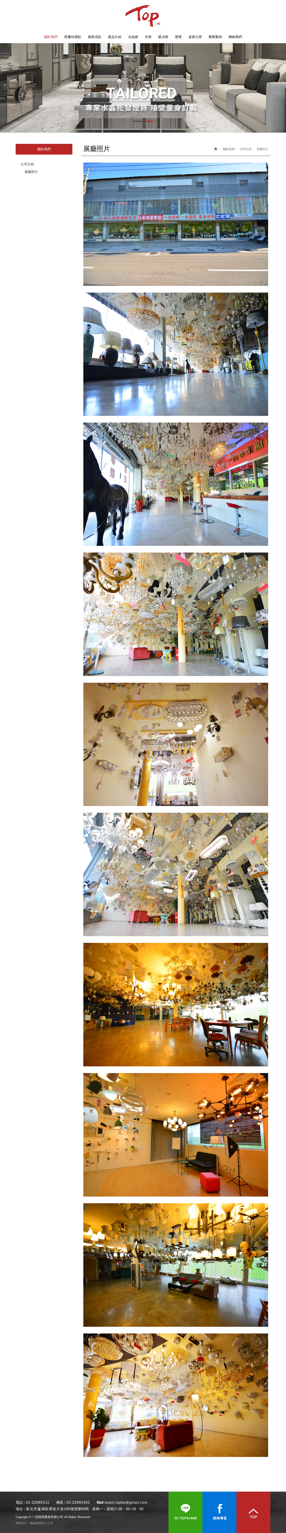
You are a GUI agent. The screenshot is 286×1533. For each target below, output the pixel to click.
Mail (100, 1502)
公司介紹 (27, 164)
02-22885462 (78, 1502)
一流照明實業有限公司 (143, 15)
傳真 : (60, 1502)
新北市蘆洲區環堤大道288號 (50, 1509)
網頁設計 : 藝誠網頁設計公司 (34, 1523)
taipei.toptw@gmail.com (126, 1502)
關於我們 (229, 149)
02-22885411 (37, 1502)
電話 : (20, 1502)
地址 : (20, 1509)
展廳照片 (31, 172)
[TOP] (253, 1512)
